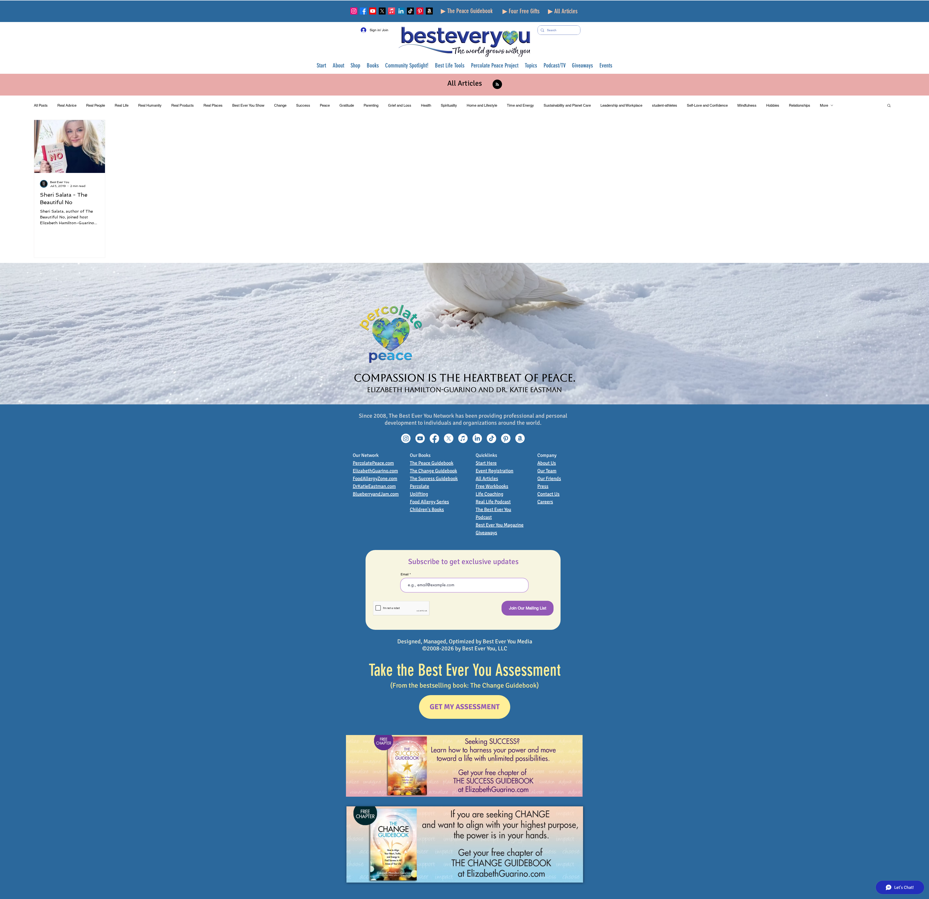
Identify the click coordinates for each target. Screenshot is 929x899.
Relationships (799, 105)
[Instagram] (353, 11)
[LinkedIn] (401, 11)
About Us (546, 463)
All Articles (487, 479)
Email (405, 574)
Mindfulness (747, 105)
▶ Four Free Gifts (520, 11)
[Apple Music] (391, 11)
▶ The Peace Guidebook (467, 11)
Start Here (486, 463)
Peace (325, 105)
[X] (382, 11)
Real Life (121, 105)
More (824, 105)
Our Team (546, 471)
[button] (339, 65)
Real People (95, 105)
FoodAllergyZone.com (375, 479)
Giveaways (486, 533)
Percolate (419, 486)
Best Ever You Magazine (500, 525)
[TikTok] (410, 11)
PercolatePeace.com (373, 463)
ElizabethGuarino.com (375, 471)
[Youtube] (372, 11)
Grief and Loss (399, 105)
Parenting (371, 105)
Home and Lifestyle (482, 105)
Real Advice (66, 105)
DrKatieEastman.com (374, 486)
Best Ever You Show (248, 105)
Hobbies (772, 105)
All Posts (41, 105)
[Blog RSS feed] (497, 84)
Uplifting (419, 494)
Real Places (213, 105)
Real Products (182, 105)
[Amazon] (429, 11)
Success (303, 105)
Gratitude (346, 105)
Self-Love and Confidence (707, 105)
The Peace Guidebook (431, 463)
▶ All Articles (562, 11)
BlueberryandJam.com (376, 494)
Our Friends (549, 479)
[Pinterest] (419, 11)
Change (280, 105)
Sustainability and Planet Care (567, 105)
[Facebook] (363, 11)
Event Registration (494, 471)
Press (542, 486)
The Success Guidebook (434, 479)
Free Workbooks (492, 486)
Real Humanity (150, 105)
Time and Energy (520, 105)
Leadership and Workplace (621, 105)
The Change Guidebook (433, 471)
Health (426, 105)
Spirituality (449, 105)
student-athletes (664, 105)
